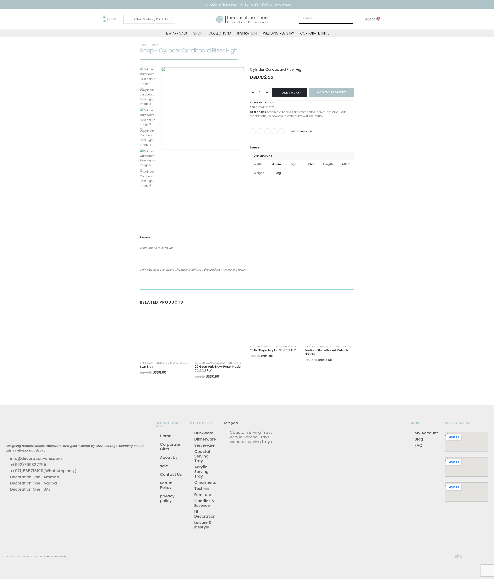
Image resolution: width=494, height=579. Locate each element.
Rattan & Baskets (335, 346)
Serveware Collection (309, 116)
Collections (220, 33)
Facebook (253, 131)
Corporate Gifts (315, 33)
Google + (275, 131)
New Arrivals (175, 33)
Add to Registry (331, 92)
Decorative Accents (280, 112)
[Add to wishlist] (182, 316)
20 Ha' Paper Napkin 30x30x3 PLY (272, 350)
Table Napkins (234, 362)
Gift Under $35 (159, 362)
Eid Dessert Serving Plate (309, 112)
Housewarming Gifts (280, 116)
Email (282, 131)
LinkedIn (267, 131)
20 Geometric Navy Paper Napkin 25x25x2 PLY (218, 368)
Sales (198, 362)
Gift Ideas (333, 112)
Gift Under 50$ (176, 362)
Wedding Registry (278, 33)
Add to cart (291, 93)
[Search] (352, 18)
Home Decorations (315, 346)
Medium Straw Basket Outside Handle (326, 352)
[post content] (164, 333)
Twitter (260, 131)
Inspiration (247, 33)
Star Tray (146, 367)
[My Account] (392, 19)
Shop (197, 33)
